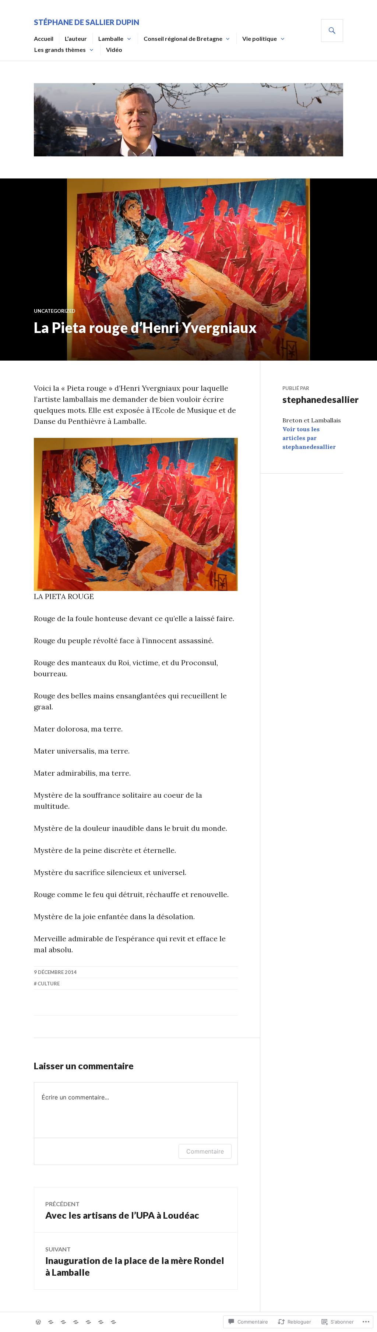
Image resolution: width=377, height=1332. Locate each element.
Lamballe (110, 38)
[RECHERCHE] (332, 30)
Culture (49, 983)
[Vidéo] (113, 1322)
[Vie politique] (88, 1322)
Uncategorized (54, 311)
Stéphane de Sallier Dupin (86, 22)
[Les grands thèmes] (100, 1322)
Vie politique (259, 38)
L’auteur (76, 38)
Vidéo (114, 49)
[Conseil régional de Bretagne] (75, 1322)
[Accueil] (38, 1322)
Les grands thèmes (60, 49)
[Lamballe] (63, 1322)
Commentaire (205, 1151)
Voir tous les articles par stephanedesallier (309, 437)
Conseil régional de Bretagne (183, 38)
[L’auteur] (50, 1322)
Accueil (43, 38)
